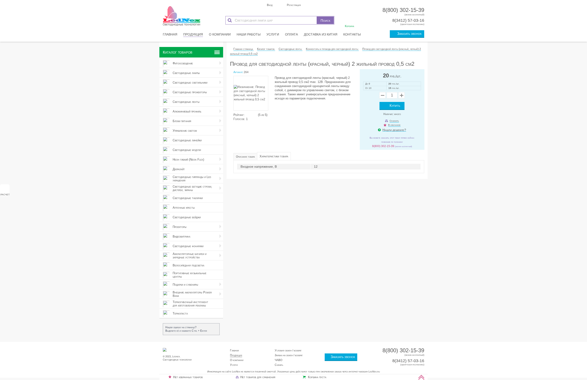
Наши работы (248, 34)
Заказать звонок (408, 34)
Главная (170, 34)
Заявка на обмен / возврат (289, 355)
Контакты (352, 34)
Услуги (272, 34)
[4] (253, 114)
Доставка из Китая (320, 34)
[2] (249, 114)
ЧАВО (278, 360)
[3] (251, 114)
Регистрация (293, 5)
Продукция (193, 34)
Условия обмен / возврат (288, 350)
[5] (256, 114)
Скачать (279, 364)
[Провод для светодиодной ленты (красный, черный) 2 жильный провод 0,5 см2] (252, 94)
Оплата (291, 34)
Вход (269, 5)
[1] (247, 114)
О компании (220, 34)
